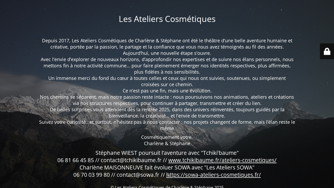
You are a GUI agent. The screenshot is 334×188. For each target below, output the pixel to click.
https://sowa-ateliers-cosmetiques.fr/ (213, 174)
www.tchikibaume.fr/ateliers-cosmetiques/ (222, 160)
